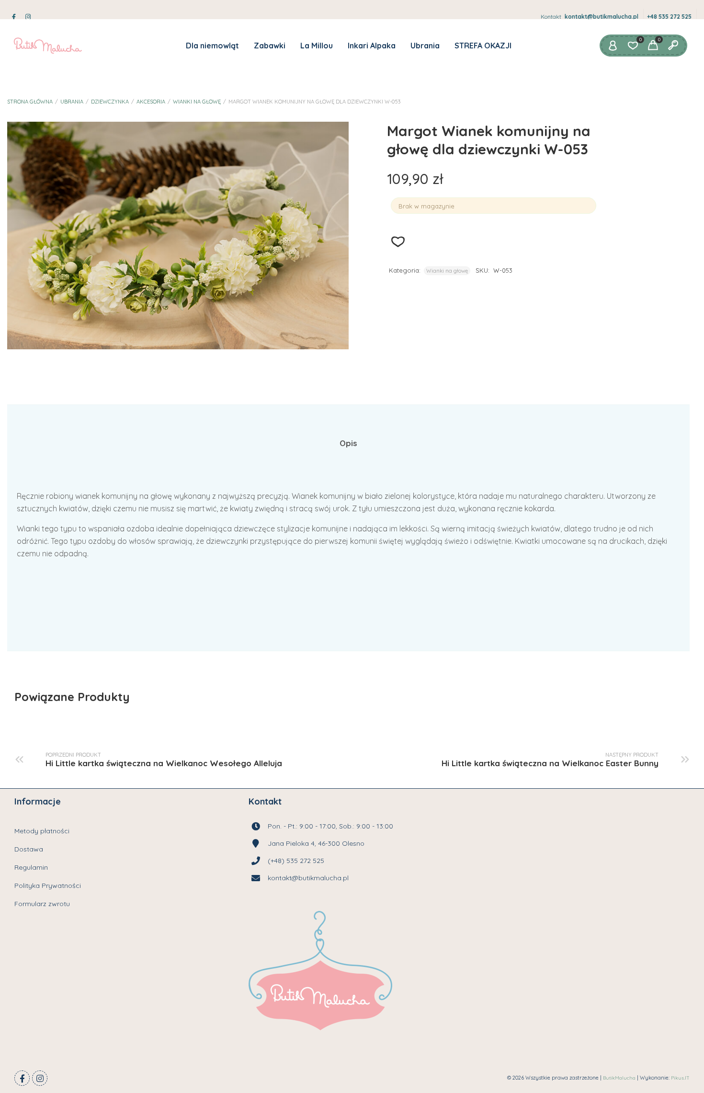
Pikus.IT (680, 1078)
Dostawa (28, 849)
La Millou (316, 45)
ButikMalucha (619, 1078)
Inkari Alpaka (372, 45)
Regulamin (31, 867)
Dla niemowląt (212, 45)
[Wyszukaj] (672, 45)
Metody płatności (41, 831)
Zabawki (269, 45)
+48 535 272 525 (669, 16)
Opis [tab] (348, 443)
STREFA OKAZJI (482, 45)
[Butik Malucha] (47, 46)
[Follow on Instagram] (39, 1078)
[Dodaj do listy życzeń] (398, 241)
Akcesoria (150, 101)
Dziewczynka (110, 101)
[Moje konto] (612, 45)
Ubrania (425, 45)
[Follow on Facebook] (22, 1078)
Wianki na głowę (197, 101)
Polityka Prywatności (47, 885)
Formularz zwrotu (42, 903)
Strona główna (30, 101)
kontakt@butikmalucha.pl (601, 16)
